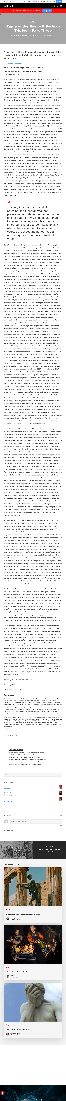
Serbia (6, 729)
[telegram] (10, 1)
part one (11, 63)
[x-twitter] (4, 1)
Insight (33, 21)
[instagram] (7, 1)
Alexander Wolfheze (20, 36)
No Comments (48, 36)
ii (4, 717)
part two (19, 63)
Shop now (47, 11)
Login (60, 815)
